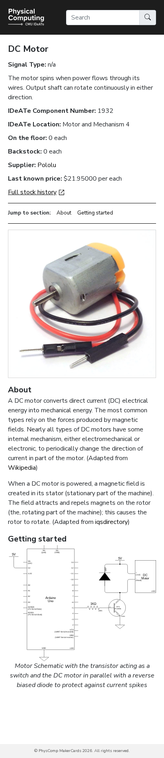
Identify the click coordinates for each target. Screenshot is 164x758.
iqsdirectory (111, 522)
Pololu (46, 165)
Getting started (95, 213)
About (64, 213)
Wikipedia (22, 467)
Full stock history (32, 192)
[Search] (147, 17)
